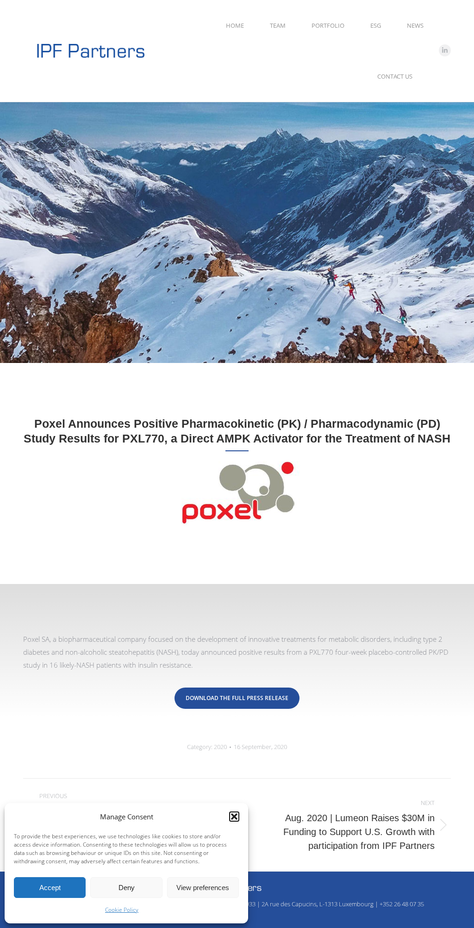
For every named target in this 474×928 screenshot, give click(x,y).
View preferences (202, 887)
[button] (234, 816)
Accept (50, 887)
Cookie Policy (121, 910)
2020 (220, 747)
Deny (126, 887)
